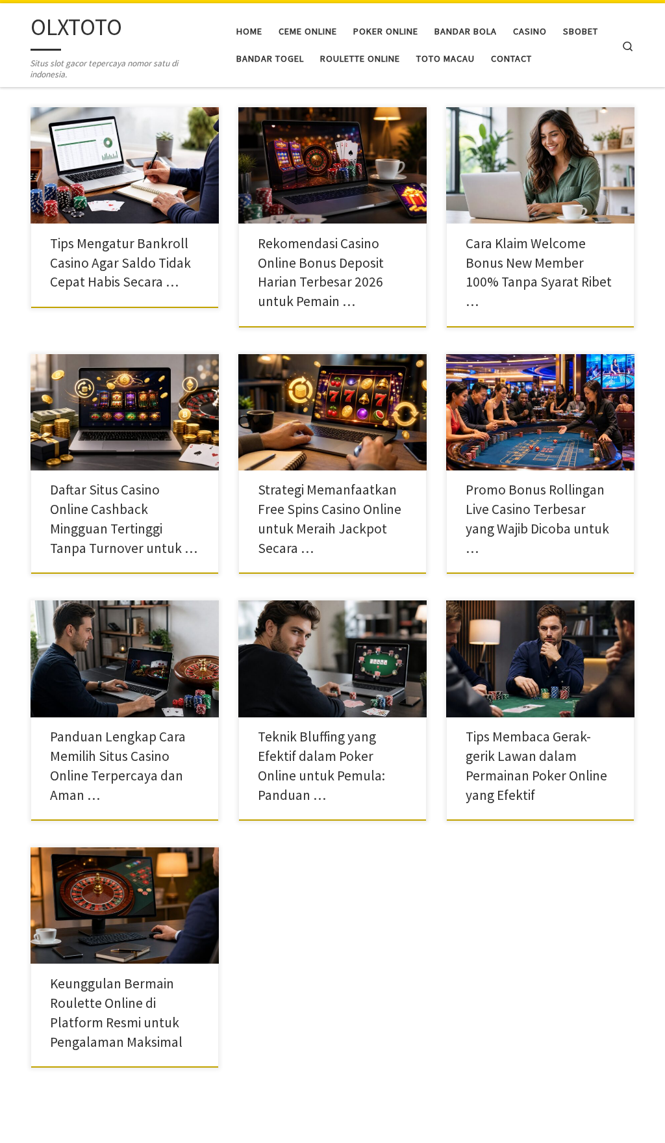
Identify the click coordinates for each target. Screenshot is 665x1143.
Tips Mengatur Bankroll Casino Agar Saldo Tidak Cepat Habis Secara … (120, 263)
